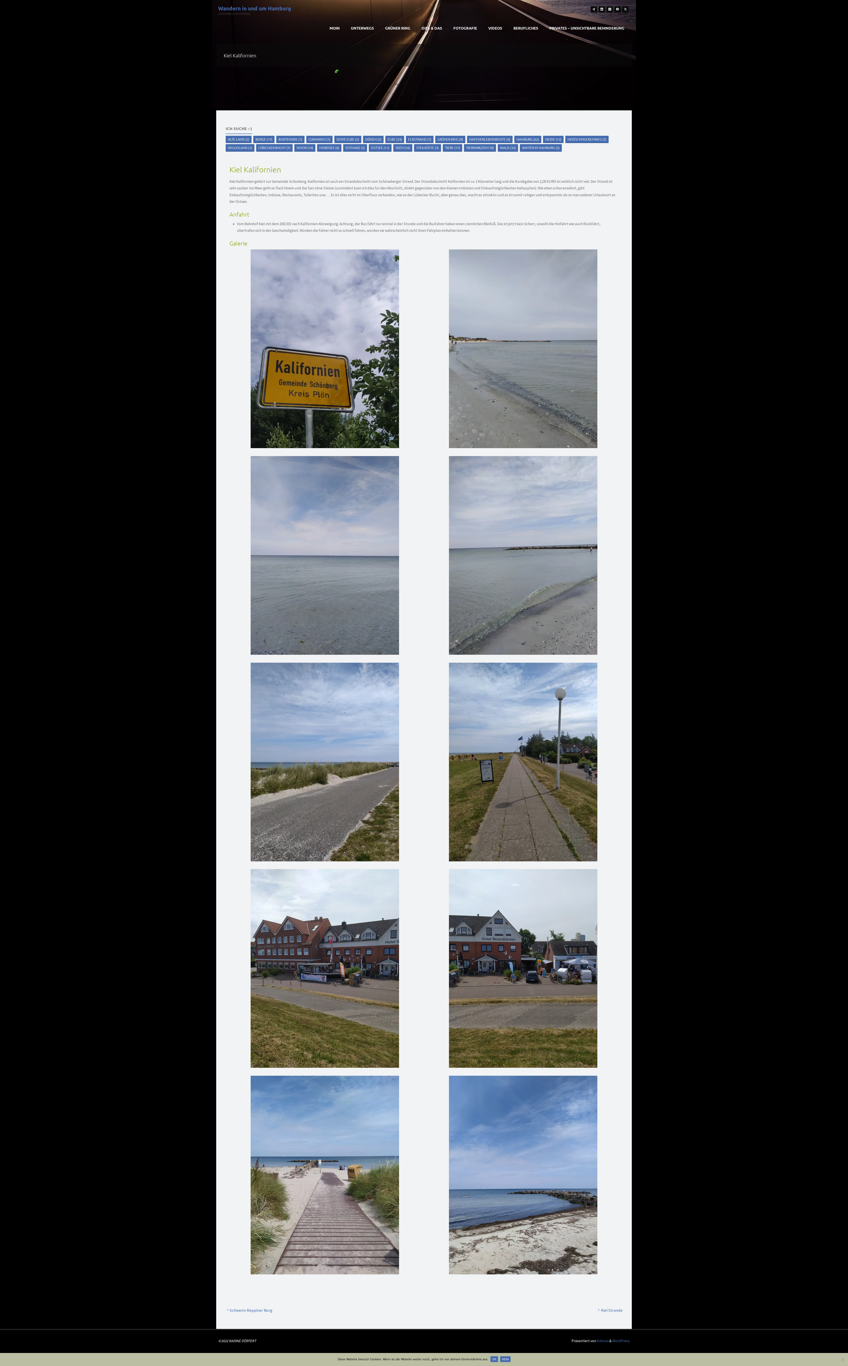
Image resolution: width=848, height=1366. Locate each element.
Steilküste (427, 147)
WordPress (620, 1340)
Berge (264, 139)
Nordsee (329, 147)
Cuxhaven (319, 139)
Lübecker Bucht (274, 147)
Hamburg (528, 139)
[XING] (594, 9)
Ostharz (355, 147)
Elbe (395, 139)
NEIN (505, 1359)
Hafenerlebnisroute (489, 139)
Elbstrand (419, 139)
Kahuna (602, 1340)
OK (494, 1359)
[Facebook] (617, 9)
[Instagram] (609, 9)
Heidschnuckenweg (587, 139)
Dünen (373, 139)
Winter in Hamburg (541, 147)
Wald (508, 147)
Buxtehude (290, 139)
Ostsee (380, 147)
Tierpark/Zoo (480, 147)
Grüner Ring (450, 139)
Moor (305, 147)
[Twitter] (625, 9)
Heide (553, 139)
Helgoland (240, 147)
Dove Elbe (348, 139)
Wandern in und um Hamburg (254, 8)
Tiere (452, 147)
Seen (403, 147)
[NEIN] (842, 1359)
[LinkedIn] (602, 9)
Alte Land (238, 139)
